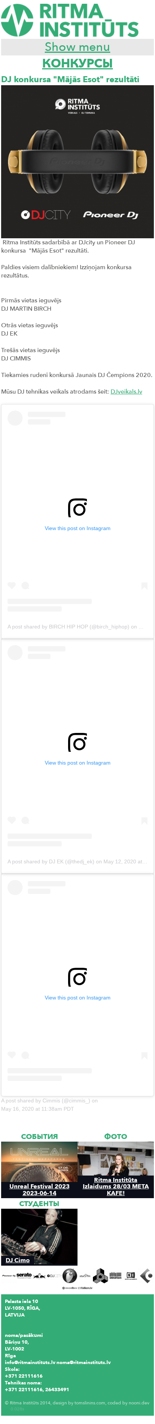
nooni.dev (139, 1403)
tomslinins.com (89, 1403)
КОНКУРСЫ (77, 63)
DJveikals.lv (126, 392)
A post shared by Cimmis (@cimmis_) (45, 1101)
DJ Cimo (18, 1260)
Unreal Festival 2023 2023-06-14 (39, 1189)
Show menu (77, 47)
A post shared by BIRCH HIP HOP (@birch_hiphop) (68, 627)
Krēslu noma (19, 1396)
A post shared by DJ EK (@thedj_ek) (51, 861)
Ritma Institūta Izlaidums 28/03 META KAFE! (116, 1186)
